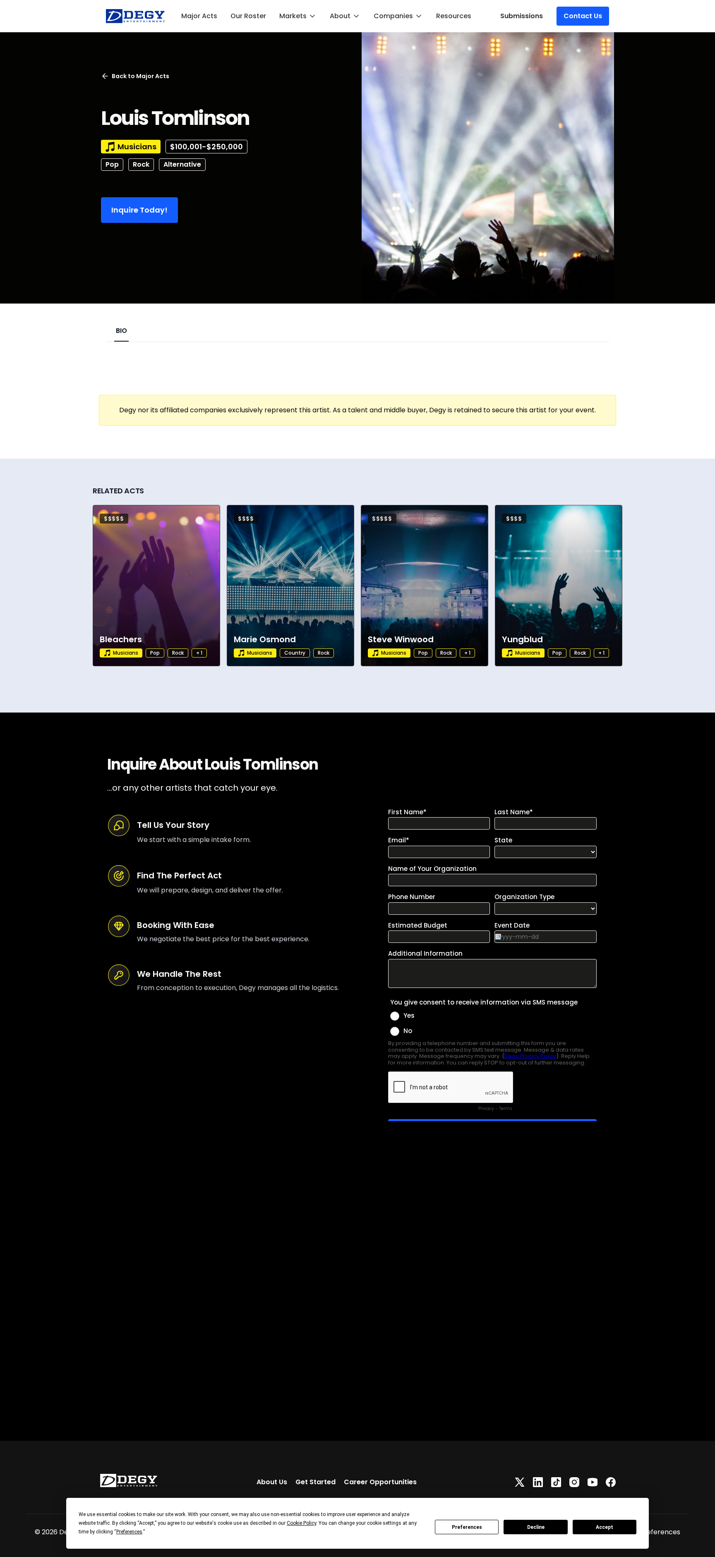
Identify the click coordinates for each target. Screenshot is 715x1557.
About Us (272, 1482)
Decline (536, 1527)
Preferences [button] (129, 1532)
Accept (604, 1527)
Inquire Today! (139, 210)
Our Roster (248, 16)
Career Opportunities (380, 1482)
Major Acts (199, 16)
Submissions (521, 16)
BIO (121, 330)
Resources (453, 16)
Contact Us (583, 16)
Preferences (467, 1527)
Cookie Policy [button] (301, 1523)
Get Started (315, 1482)
